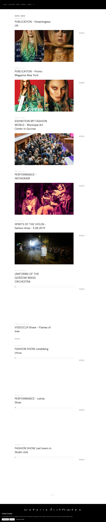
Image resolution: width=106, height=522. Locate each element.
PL (33, 4)
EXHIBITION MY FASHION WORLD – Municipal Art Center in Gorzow (31, 124)
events (23, 117)
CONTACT (29, 4)
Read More (81, 32)
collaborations (23, 270)
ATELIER (5, 4)
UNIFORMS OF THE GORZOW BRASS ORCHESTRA (27, 277)
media (24, 18)
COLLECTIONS (11, 4)
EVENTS (18, 4)
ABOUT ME (23, 4)
